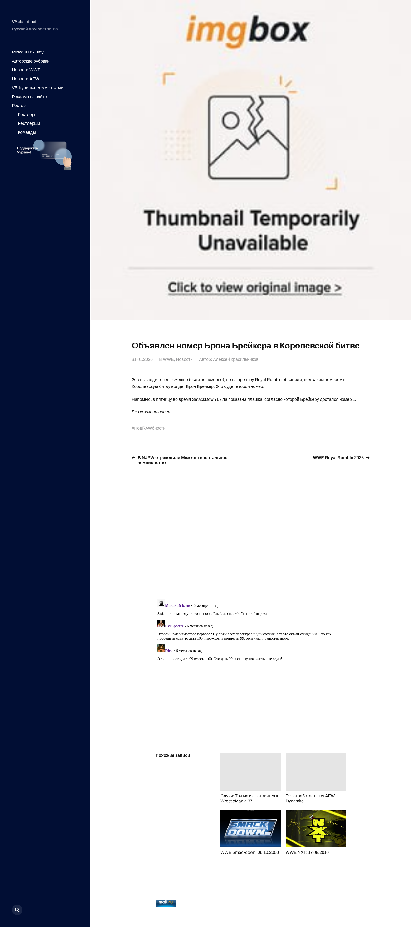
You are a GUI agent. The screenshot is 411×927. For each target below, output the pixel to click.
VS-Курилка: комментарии (38, 87)
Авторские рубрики (30, 61)
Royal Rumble (268, 379)
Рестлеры (27, 114)
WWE (168, 359)
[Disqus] (251, 529)
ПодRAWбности (150, 428)
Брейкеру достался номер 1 (327, 399)
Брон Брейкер (200, 386)
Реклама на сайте (29, 96)
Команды (27, 132)
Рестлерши (29, 123)
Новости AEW (25, 79)
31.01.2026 (142, 359)
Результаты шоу (28, 52)
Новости (184, 359)
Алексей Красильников (236, 359)
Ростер (19, 105)
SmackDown (204, 399)
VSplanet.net (24, 21)
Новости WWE (26, 70)
